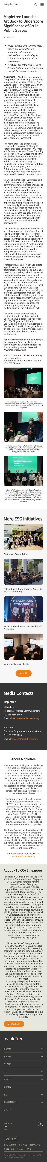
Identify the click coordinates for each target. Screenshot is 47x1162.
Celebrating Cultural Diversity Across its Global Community (23, 590)
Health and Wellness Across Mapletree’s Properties (23, 627)
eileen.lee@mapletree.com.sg (24, 718)
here (19, 357)
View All (23, 673)
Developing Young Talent (16, 554)
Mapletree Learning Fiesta (16, 663)
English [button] (9, 1138)
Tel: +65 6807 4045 (13, 735)
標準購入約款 (9, 1149)
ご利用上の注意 (10, 1144)
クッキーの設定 (24, 1149)
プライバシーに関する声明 (29, 1144)
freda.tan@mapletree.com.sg (24, 738)
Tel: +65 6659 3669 (13, 714)
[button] (23, 1049)
